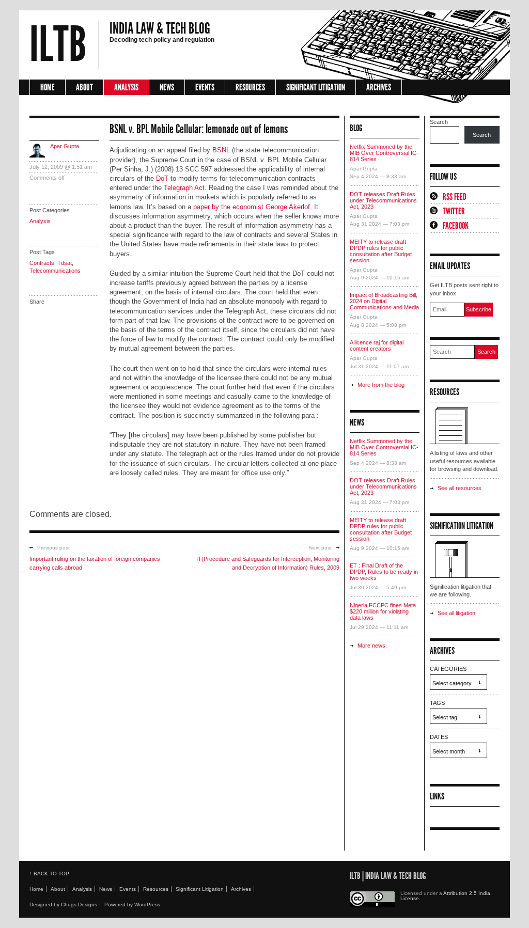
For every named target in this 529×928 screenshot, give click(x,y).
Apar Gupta (64, 146)
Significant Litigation (315, 87)
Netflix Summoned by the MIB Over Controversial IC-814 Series (384, 153)
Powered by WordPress (132, 904)
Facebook (456, 225)
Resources (250, 87)
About (84, 87)
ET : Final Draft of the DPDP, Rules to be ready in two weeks (384, 571)
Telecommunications (55, 271)
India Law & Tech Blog (160, 28)
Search (439, 122)
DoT (162, 178)
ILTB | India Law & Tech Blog (388, 875)
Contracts (41, 263)
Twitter (454, 211)
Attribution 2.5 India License (445, 895)
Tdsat (64, 263)
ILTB (57, 45)
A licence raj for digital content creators (376, 345)
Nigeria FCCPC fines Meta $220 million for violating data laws (383, 611)
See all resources (459, 488)
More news (371, 645)
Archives (378, 87)
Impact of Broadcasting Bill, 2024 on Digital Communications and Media (384, 301)
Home (47, 87)
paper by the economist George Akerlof (251, 207)
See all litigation (456, 613)
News (167, 87)
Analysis (126, 87)
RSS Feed (454, 196)
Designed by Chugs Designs (63, 904)
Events (204, 87)
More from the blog (380, 385)
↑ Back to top (49, 873)
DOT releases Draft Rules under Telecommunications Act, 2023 (383, 200)
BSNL (221, 150)
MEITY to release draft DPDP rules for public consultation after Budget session (381, 251)
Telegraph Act (184, 188)
